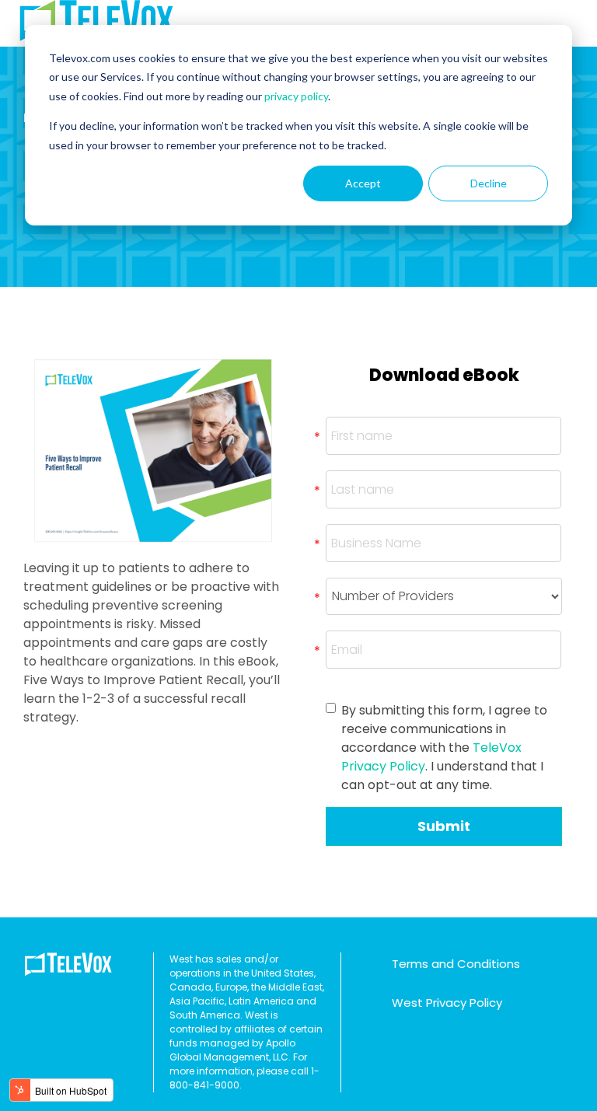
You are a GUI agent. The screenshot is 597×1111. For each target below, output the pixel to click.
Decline (488, 183)
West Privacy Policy (447, 1002)
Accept (363, 183)
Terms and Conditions (456, 964)
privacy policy (296, 96)
